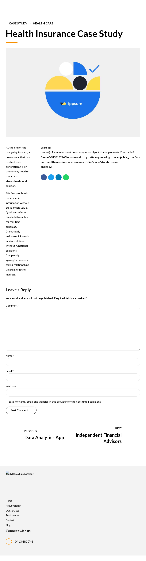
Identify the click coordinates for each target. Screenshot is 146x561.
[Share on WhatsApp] (66, 177)
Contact (10, 520)
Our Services (12, 510)
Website (11, 386)
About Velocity (13, 505)
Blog (8, 525)
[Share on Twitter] (51, 177)
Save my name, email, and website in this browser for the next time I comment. (55, 401)
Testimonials (12, 515)
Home (9, 500)
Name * (10, 355)
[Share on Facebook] (44, 177)
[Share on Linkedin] (59, 177)
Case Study (18, 23)
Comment (12, 305)
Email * (10, 371)
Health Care (43, 23)
